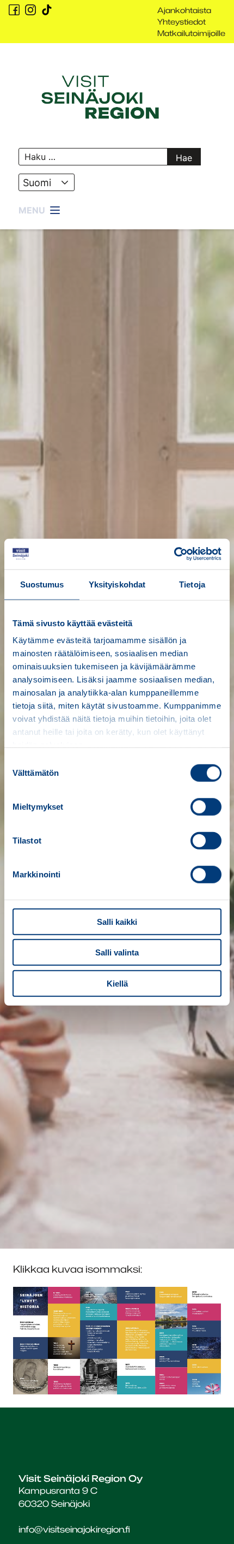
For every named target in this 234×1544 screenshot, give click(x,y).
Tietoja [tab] (192, 584)
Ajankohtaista (184, 10)
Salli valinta (117, 952)
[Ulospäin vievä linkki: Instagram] (30, 9)
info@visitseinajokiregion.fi (74, 1529)
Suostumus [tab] (42, 584)
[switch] (205, 806)
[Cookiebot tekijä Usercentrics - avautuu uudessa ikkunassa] (173, 554)
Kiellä (117, 983)
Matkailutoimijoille (191, 33)
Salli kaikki (117, 921)
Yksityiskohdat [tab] (117, 584)
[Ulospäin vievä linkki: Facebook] (14, 9)
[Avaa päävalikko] (40, 211)
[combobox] (47, 182)
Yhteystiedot (181, 21)
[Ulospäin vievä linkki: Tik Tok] (46, 9)
